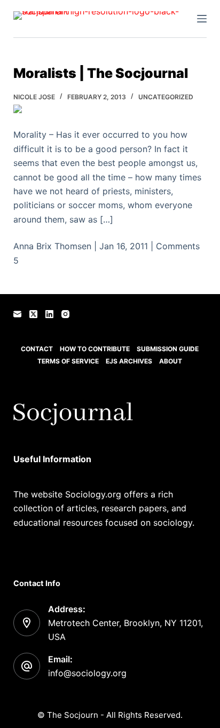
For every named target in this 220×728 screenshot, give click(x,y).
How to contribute (95, 349)
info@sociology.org (87, 673)
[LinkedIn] (49, 314)
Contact (37, 349)
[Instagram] (65, 314)
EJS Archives (129, 361)
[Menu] (202, 18)
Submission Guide (168, 349)
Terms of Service (68, 361)
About (170, 361)
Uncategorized (165, 97)
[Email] (17, 314)
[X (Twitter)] (33, 314)
